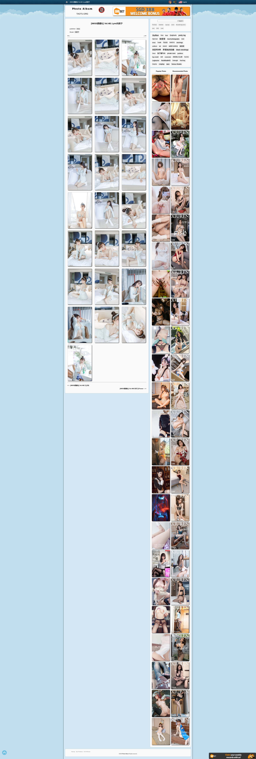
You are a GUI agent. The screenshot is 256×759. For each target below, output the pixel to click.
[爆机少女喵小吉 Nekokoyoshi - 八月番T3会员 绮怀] (160, 368)
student (165, 46)
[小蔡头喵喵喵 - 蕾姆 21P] (160, 536)
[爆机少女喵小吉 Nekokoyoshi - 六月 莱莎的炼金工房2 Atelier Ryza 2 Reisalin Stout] (160, 452)
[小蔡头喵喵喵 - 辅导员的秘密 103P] (160, 620)
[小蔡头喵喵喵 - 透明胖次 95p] (160, 200)
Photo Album (82, 8)
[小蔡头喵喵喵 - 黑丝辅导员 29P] (160, 116)
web (161, 57)
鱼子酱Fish (161, 53)
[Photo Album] (67, 2)
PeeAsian (154, 24)
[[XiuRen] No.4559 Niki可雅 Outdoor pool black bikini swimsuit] (180, 340)
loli (160, 46)
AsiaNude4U (165, 60)
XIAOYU (172, 42)
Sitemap (73, 751)
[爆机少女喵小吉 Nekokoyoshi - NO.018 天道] (180, 116)
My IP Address (79, 751)
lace (166, 35)
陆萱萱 (162, 39)
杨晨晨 (182, 46)
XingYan (154, 64)
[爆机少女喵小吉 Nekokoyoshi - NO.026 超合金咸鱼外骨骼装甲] (160, 172)
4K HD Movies (87, 751)
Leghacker (155, 60)
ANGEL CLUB (177, 57)
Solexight (175, 60)
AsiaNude (161, 24)
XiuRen (155, 35)
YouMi (159, 42)
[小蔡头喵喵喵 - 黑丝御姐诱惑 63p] (160, 424)
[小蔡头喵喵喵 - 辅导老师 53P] (160, 648)
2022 (157, 28)
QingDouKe (173, 35)
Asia (162, 35)
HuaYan (186, 57)
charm (172, 24)
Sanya (153, 53)
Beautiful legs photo (181, 24)
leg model (155, 57)
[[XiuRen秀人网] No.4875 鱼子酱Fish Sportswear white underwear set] (180, 228)
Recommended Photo (180, 71)
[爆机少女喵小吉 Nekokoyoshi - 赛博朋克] (160, 508)
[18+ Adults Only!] (170, 2)
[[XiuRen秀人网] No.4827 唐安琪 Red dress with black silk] (180, 256)
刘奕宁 (77, 32)
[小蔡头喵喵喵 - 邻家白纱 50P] (160, 256)
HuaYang (182, 60)
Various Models (177, 64)
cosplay (161, 64)
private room (171, 53)
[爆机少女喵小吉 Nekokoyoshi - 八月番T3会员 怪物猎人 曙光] (160, 703)
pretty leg (182, 35)
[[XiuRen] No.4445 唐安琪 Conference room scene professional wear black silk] (180, 424)
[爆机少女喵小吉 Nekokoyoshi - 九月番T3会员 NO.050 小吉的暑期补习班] (160, 731)
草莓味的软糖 (168, 50)
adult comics (173, 46)
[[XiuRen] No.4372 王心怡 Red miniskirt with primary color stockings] (180, 480)
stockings (179, 42)
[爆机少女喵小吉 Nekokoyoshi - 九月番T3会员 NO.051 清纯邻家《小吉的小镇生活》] (160, 396)
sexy (153, 28)
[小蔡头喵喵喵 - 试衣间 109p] (160, 675)
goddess (180, 53)
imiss (78, 29)
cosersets (168, 57)
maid (182, 39)
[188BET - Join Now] (151, 15)
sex (168, 64)
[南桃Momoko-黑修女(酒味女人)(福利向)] (160, 480)
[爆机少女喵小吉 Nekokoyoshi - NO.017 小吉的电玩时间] (160, 144)
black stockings (182, 50)
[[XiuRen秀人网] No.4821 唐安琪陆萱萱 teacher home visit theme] (180, 284)
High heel (155, 39)
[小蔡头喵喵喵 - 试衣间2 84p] (160, 592)
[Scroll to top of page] (4, 752)
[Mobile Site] (175, 2)
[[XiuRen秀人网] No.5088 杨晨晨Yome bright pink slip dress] (180, 144)
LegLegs (167, 24)
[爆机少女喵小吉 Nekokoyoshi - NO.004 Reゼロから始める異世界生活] (160, 228)
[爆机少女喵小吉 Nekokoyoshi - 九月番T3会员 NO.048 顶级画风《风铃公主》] (160, 312)
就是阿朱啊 (156, 50)
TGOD (165, 42)
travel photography (173, 39)
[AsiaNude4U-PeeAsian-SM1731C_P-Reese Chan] (160, 284)
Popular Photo (161, 71)
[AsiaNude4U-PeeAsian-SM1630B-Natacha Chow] (160, 88)
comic (162, 28)
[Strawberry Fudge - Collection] (180, 88)
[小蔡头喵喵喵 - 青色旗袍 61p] (160, 340)
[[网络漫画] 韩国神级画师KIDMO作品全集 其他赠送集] (160, 564)
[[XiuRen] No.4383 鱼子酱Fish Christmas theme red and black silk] (180, 452)
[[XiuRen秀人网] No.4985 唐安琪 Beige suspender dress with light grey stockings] (180, 172)
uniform (154, 46)
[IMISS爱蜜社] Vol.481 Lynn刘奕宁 (80, 2)
